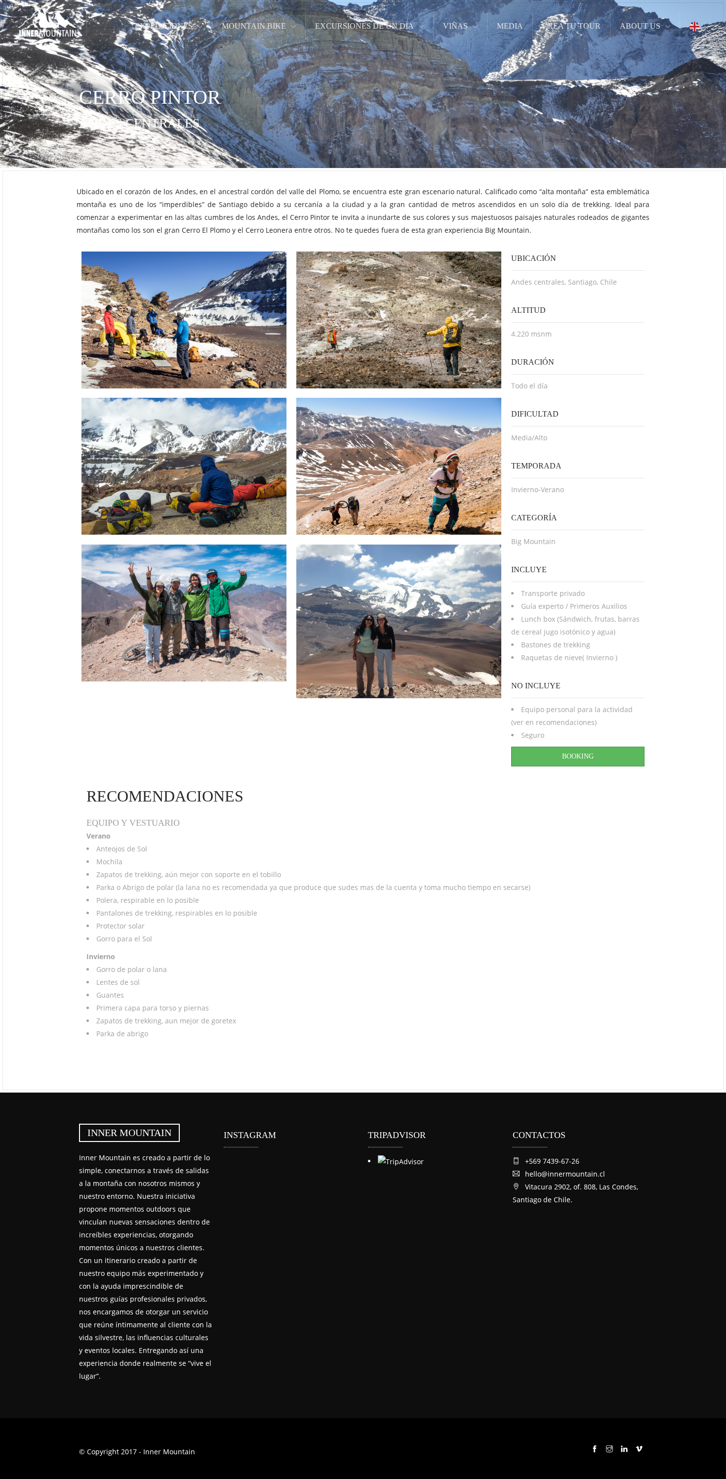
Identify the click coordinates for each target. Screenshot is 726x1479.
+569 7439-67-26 (552, 1161)
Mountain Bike (254, 26)
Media (510, 26)
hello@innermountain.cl (565, 1174)
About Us (640, 26)
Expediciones (164, 26)
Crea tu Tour (571, 26)
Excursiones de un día (364, 26)
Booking (578, 756)
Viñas (455, 26)
